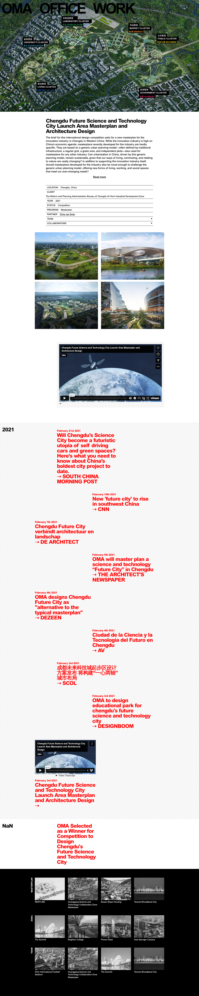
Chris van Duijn (67, 214)
